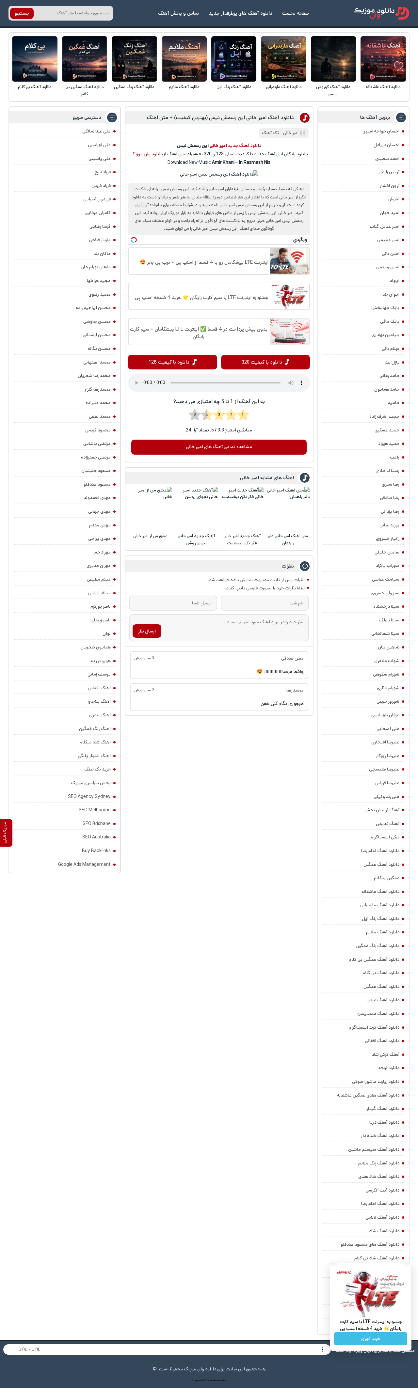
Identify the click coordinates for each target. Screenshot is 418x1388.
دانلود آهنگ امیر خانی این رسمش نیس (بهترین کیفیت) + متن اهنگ (220, 117)
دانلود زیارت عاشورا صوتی (375, 1081)
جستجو (22, 13)
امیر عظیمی (388, 240)
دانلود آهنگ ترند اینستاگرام (374, 1027)
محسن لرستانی (97, 335)
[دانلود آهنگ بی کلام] (34, 59)
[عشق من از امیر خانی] (150, 508)
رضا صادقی (389, 497)
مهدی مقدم (100, 525)
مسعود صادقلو (97, 484)
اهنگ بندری (100, 715)
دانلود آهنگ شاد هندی (378, 1176)
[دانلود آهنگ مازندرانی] (283, 59)
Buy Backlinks (96, 851)
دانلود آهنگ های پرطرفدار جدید (240, 13)
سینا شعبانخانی (385, 633)
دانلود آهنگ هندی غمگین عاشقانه (368, 1095)
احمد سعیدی (387, 158)
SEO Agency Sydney (89, 796)
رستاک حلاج (387, 470)
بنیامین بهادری (385, 335)
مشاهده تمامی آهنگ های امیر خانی (219, 447)
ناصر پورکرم (100, 606)
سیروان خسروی (385, 593)
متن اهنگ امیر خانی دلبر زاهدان (288, 539)
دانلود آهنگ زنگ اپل (234, 87)
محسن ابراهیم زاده (93, 307)
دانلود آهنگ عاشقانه (383, 87)
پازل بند (392, 362)
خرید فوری (370, 1338)
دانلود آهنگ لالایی (382, 1217)
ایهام (394, 280)
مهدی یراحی (99, 538)
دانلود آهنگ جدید (244, 145)
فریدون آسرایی (97, 199)
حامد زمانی (389, 375)
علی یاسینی (99, 158)
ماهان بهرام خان (96, 267)
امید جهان (389, 213)
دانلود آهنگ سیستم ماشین (373, 1149)
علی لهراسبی (99, 145)
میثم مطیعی (99, 579)
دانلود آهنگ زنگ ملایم (378, 1163)
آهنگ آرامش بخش (381, 810)
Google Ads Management (84, 864)
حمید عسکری (387, 430)
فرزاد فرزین (101, 185)
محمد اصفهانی (97, 362)
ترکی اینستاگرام (385, 837)
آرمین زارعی (388, 172)
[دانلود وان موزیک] (382, 13)
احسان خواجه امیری (380, 131)
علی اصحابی (388, 728)
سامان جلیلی (387, 552)
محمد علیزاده (98, 402)
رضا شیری (390, 484)
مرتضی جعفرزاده (96, 457)
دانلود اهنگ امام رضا (380, 851)
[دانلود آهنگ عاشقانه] (383, 59)
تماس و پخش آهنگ (178, 13)
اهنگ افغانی (99, 688)
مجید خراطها (99, 280)
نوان (107, 633)
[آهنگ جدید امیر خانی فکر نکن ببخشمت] (242, 508)
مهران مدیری (99, 565)
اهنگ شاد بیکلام (95, 742)
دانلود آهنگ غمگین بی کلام (85, 90)
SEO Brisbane (97, 823)
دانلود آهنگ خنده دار (380, 1135)
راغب (394, 457)
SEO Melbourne (95, 810)
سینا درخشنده (386, 606)
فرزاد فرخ (103, 172)
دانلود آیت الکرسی (382, 1190)
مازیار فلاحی (100, 240)
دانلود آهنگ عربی (383, 1000)
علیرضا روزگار (387, 756)
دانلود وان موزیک (146, 154)
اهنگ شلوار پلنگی (94, 756)
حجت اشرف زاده (384, 416)
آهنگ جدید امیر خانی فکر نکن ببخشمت (242, 539)
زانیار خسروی (387, 538)
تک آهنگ (270, 133)
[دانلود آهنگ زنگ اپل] (234, 59)
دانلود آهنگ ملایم (184, 87)
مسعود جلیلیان (96, 470)
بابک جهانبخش (385, 307)
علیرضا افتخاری (385, 742)
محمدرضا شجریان (94, 375)
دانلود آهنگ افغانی (382, 1040)
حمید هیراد (388, 443)
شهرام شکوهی (386, 674)
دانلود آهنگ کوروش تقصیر (333, 90)
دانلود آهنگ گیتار (382, 1108)
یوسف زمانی (99, 674)
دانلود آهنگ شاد (384, 1231)
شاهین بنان (388, 647)
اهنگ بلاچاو (99, 701)
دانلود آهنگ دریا (384, 1122)
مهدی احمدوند (97, 497)
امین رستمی (387, 267)
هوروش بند (100, 661)
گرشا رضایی (100, 226)
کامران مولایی (98, 213)
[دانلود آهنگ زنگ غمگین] (134, 59)
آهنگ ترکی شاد (385, 1054)
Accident (222, 1380)
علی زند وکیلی (386, 796)
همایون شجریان (95, 647)
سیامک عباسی (385, 579)
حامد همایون (386, 389)
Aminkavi (213, 1380)
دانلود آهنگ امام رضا (380, 1203)
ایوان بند (390, 294)
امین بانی (390, 253)
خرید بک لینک (97, 769)
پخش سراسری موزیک (91, 783)
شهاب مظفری (386, 661)
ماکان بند (102, 253)
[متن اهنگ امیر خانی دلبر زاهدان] (288, 508)
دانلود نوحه (388, 1068)
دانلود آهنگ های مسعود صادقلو (370, 1244)
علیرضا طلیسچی (384, 769)
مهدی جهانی (99, 511)
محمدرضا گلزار (98, 389)
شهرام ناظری (388, 688)
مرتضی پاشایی (97, 443)
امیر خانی (290, 133)
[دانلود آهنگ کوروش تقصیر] (333, 59)
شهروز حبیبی (388, 701)
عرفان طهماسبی (385, 715)
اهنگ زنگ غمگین (95, 728)
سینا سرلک (389, 620)
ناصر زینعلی (100, 620)
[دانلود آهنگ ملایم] (184, 59)
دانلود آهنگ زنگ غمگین (134, 87)
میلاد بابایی (99, 593)
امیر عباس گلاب (384, 226)
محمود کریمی (98, 430)
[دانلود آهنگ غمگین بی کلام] (84, 59)
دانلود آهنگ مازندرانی (284, 87)
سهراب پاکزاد (387, 565)
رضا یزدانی (390, 511)
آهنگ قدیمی (387, 823)
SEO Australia (96, 837)
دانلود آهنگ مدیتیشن (378, 1013)
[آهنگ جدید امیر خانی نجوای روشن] (196, 508)
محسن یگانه (99, 348)
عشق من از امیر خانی (150, 536)
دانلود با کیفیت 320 (262, 362)
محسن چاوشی (97, 321)
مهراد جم (102, 552)
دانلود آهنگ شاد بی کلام (376, 1258)
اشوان (393, 199)
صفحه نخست (295, 13)
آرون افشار (389, 185)
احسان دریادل (386, 145)
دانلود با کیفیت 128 (169, 362)
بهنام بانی (390, 348)
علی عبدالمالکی (96, 131)
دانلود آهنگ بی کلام (35, 87)
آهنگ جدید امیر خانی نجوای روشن (196, 539)
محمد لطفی (100, 416)
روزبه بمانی (389, 525)
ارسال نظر (147, 631)
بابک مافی (389, 321)
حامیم (393, 402)
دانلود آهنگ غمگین (381, 864)
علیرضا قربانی (387, 783)
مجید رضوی (99, 294)
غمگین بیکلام (386, 878)
